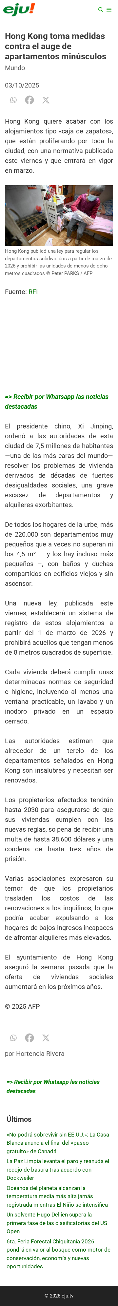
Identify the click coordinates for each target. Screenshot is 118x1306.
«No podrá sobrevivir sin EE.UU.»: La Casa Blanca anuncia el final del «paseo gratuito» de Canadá (58, 1143)
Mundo (15, 68)
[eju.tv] (19, 10)
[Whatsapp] (13, 100)
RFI (34, 292)
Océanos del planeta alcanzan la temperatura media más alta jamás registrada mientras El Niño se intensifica (57, 1196)
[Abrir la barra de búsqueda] (101, 10)
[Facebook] (29, 100)
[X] (45, 100)
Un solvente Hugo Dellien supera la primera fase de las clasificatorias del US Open (57, 1223)
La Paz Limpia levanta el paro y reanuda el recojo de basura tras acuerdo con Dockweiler (58, 1169)
